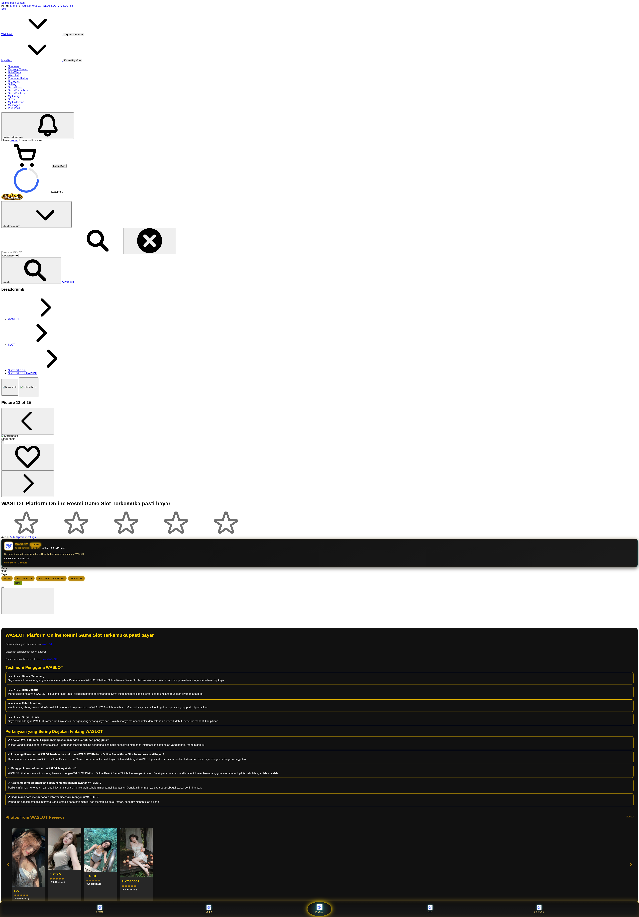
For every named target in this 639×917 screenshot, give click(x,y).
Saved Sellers (16, 93)
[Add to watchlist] (27, 457)
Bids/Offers (14, 72)
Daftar (320, 912)
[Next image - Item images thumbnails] (27, 483)
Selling (12, 84)
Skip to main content (13, 2)
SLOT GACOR (24, 578)
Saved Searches (18, 90)
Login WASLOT (49, 659)
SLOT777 (56, 5)
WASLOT (37, 5)
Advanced (68, 281)
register (26, 5)
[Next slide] (631, 864)
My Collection (16, 102)
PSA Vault (14, 108)
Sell (3, 8)
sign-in (14, 140)
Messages (14, 105)
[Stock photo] (9, 387)
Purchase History (18, 78)
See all (630, 816)
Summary (13, 66)
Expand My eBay (72, 60)
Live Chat (539, 912)
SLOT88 (68, 5)
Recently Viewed (18, 69)
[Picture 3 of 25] (28, 387)
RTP (430, 912)
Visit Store (10, 562)
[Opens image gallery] (2, 442)
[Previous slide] (8, 864)
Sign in (14, 5)
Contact (22, 562)
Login (209, 912)
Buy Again (14, 81)
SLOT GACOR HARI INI (51, 578)
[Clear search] (149, 241)
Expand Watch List (74, 34)
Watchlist (13, 75)
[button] (31, 270)
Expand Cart (59, 166)
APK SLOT (76, 578)
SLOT (46, 5)
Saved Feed (15, 87)
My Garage (14, 96)
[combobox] (36, 252)
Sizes (11, 99)
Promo (100, 912)
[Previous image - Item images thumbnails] (27, 421)
